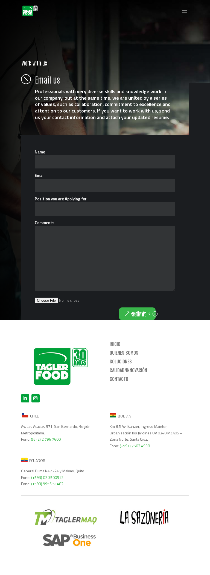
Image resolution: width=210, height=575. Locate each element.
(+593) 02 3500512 (47, 477)
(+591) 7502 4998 (135, 446)
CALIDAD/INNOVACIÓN (128, 370)
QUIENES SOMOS (124, 352)
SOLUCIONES (121, 361)
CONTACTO (119, 379)
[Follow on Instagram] (35, 398)
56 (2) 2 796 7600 (46, 439)
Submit (139, 313)
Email (40, 175)
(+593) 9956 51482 (47, 484)
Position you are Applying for (61, 199)
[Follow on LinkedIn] (25, 398)
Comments (44, 223)
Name (40, 152)
